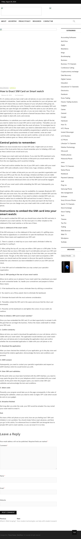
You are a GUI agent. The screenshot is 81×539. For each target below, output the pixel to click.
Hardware (64, 121)
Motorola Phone (66, 158)
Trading (63, 227)
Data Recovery (66, 75)
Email (2, 488)
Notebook (64, 174)
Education (64, 83)
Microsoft (64, 151)
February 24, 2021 (6, 95)
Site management (67, 193)
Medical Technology (68, 147)
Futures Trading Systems (69, 102)
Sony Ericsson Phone (68, 200)
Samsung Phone (66, 189)
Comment (4, 445)
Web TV (64, 234)
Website (3, 500)
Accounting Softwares (68, 37)
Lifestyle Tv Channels (68, 143)
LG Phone (64, 140)
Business (64, 60)
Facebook (64, 94)
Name (2, 476)
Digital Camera (66, 79)
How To (63, 124)
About (3, 21)
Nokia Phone (65, 170)
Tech (62, 215)
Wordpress (65, 238)
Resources (37, 21)
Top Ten (63, 223)
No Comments (19, 95)
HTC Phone (65, 128)
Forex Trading (65, 98)
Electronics (4, 87)
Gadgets (13, 87)
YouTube (64, 242)
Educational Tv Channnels (70, 87)
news (63, 162)
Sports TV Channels (67, 204)
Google (63, 117)
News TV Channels (67, 166)
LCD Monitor (65, 136)
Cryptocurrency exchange (69, 71)
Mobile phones (66, 155)
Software (64, 196)
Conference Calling (67, 68)
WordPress (20, 535)
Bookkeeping (65, 56)
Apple (63, 45)
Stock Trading (65, 212)
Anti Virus (64, 41)
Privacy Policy (25, 21)
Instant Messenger (67, 132)
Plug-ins (64, 185)
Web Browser (66, 230)
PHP (62, 181)
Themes (63, 219)
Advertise (12, 21)
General (63, 113)
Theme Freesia (12, 535)
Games (63, 109)
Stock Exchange (66, 208)
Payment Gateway (67, 177)
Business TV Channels (68, 64)
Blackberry (64, 49)
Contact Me (48, 21)
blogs (63, 52)
